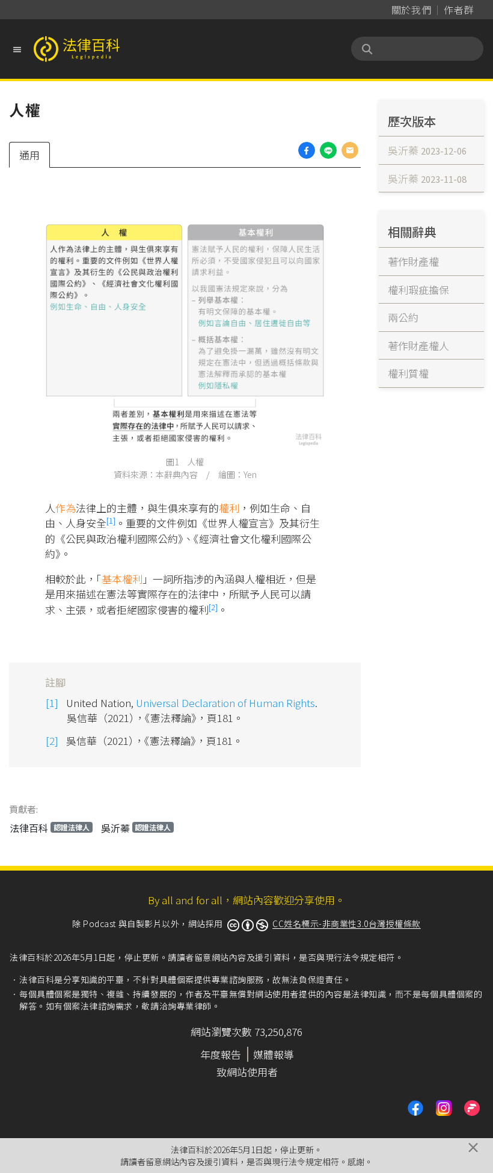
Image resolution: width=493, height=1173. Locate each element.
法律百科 (50, 828)
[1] (110, 520)
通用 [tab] (29, 154)
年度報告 (220, 1054)
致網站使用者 (247, 1071)
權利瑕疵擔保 (418, 289)
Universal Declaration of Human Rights (225, 702)
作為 (65, 507)
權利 (229, 507)
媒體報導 (273, 1054)
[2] (213, 607)
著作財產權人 (418, 345)
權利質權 (408, 373)
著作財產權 (413, 261)
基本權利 (122, 578)
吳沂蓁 (136, 828)
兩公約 (403, 317)
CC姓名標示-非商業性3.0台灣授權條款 (346, 923)
